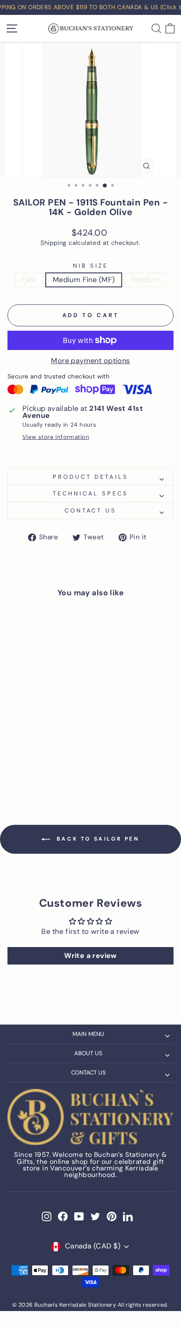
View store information (55, 437)
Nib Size (91, 266)
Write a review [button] (90, 955)
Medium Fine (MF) (84, 279)
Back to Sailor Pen (96, 838)
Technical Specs (91, 493)
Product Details (91, 477)
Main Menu (88, 1034)
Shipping (53, 243)
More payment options (90, 361)
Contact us (91, 510)
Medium (145, 279)
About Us (88, 1053)
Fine (29, 279)
